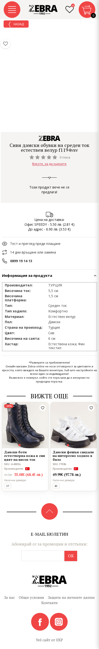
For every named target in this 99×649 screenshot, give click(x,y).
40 (56, 486)
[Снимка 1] (20, 445)
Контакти (49, 602)
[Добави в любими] (42, 408)
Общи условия (31, 597)
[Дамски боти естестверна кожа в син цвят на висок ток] (25, 425)
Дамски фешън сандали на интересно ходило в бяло (73, 455)
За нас (9, 597)
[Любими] (5, 44)
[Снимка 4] (28, 445)
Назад (18, 24)
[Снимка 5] (31, 445)
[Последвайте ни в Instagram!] (59, 621)
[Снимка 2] (22, 445)
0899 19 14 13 (21, 261)
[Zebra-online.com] (43, 10)
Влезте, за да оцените (49, 164)
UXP (59, 639)
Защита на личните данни (71, 597)
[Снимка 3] (25, 445)
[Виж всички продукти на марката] (49, 138)
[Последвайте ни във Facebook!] (40, 621)
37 (7, 486)
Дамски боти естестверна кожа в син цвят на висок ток (24, 455)
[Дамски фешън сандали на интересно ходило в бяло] (74, 425)
